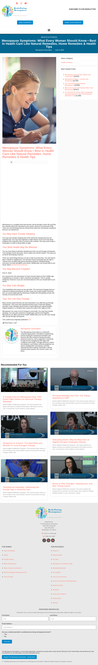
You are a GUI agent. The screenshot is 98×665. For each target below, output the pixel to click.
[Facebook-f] (44, 540)
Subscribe (7, 641)
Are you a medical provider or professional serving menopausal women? (26, 632)
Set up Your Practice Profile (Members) (64, 581)
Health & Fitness (49, 37)
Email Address (7, 623)
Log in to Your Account (59, 576)
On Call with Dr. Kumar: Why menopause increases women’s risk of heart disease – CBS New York (79, 93)
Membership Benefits (59, 568)
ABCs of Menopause (10, 563)
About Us (55, 550)
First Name (5, 615)
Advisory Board (57, 555)
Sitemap (55, 602)
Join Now (55, 559)
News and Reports (9, 550)
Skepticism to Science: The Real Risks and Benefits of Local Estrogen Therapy (22, 444)
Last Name (53, 615)
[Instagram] (21, 3)
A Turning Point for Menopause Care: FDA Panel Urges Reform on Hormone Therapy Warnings (22, 399)
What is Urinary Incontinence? (13, 568)
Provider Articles (9, 559)
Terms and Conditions (59, 594)
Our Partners (57, 572)
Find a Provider (8, 576)
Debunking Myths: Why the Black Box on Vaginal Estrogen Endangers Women (71, 441)
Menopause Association (31, 329)
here (29, 319)
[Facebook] (17, 3)
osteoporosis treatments (19, 265)
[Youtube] (25, 3)
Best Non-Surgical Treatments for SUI (15, 572)
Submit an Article (58, 585)
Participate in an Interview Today (62, 563)
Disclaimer (56, 589)
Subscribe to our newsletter (82, 9)
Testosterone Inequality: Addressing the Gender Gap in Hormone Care (21, 488)
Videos (6, 555)
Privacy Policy (57, 598)
